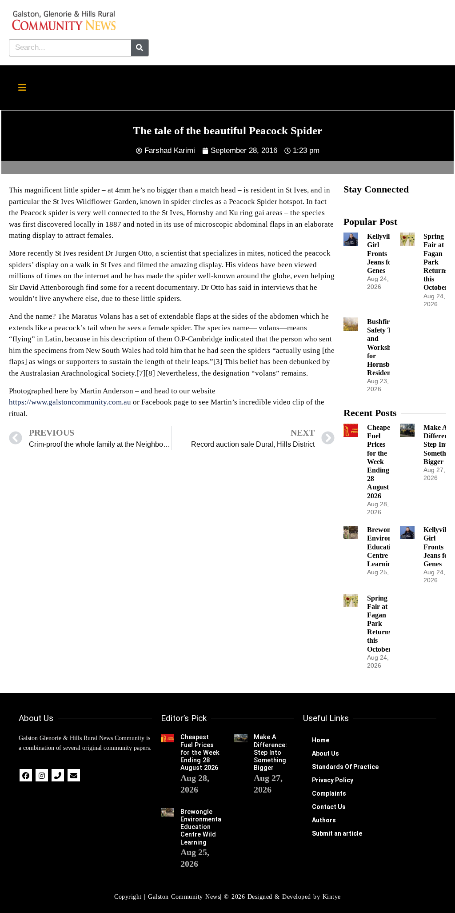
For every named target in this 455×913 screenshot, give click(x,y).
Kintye (332, 896)
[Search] (139, 48)
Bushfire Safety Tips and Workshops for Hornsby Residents (384, 347)
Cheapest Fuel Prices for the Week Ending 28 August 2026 (381, 462)
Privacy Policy (332, 780)
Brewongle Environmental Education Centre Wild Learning (201, 827)
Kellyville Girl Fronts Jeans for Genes (381, 253)
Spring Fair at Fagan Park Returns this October (435, 261)
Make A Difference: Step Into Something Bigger (270, 752)
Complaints (329, 793)
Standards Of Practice (345, 766)
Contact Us (329, 806)
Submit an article (337, 833)
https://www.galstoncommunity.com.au (70, 402)
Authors (324, 820)
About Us (325, 753)
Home (320, 740)
